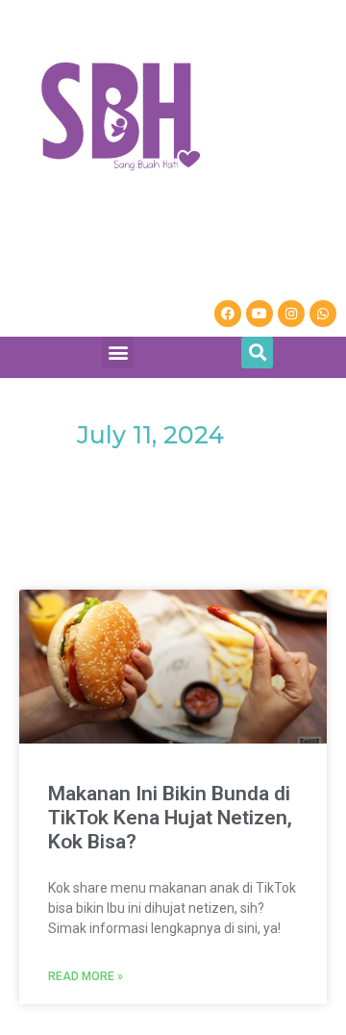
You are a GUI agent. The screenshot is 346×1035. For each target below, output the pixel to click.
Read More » (85, 976)
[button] (118, 352)
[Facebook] (227, 313)
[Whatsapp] (322, 313)
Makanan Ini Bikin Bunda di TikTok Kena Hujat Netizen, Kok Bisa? (170, 817)
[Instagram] (291, 313)
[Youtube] (259, 313)
